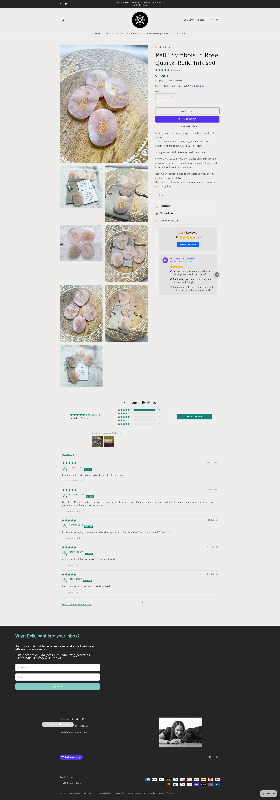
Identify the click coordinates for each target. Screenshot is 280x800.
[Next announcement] (171, 4)
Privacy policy (119, 793)
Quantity (159, 91)
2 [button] (138, 602)
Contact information (166, 793)
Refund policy (105, 793)
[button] (63, 20)
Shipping (159, 81)
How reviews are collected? (77, 604)
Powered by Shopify (89, 793)
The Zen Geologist (74, 793)
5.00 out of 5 (93, 415)
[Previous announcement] (109, 4)
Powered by (52, 724)
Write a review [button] (195, 416)
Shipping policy (150, 793)
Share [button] (161, 195)
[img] (69, 463)
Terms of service (134, 793)
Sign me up (57, 686)
